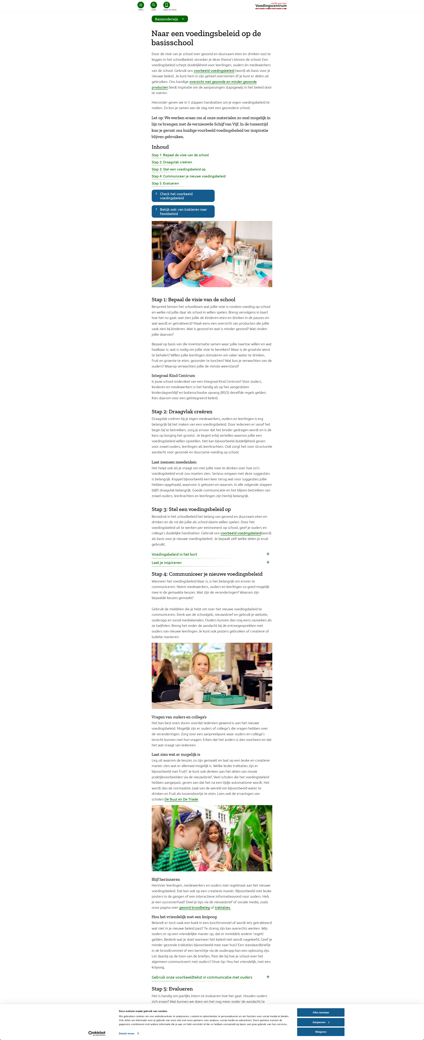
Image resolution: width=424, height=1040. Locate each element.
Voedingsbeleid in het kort (174, 554)
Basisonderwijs (166, 19)
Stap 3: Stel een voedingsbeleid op (179, 169)
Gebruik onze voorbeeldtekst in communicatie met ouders (202, 977)
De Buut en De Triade (181, 799)
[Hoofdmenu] (140, 5)
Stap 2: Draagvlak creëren (172, 162)
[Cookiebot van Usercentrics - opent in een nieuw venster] (96, 1033)
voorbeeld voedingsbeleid (214, 70)
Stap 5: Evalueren (165, 183)
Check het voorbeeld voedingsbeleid (176, 196)
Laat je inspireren (167, 562)
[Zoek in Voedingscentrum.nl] (153, 5)
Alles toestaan (321, 1012)
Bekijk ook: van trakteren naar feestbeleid (183, 211)
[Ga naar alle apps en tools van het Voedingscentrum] (166, 5)
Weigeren (320, 1031)
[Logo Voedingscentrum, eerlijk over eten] (271, 5)
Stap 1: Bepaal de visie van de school (180, 155)
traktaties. (223, 907)
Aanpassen (319, 1022)
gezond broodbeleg (194, 907)
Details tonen (126, 1033)
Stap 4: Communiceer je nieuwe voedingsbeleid (189, 176)
